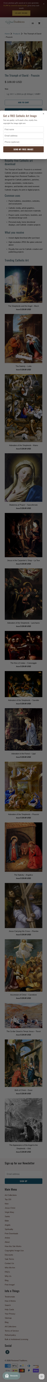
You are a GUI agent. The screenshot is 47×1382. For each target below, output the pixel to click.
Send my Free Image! (23, 149)
